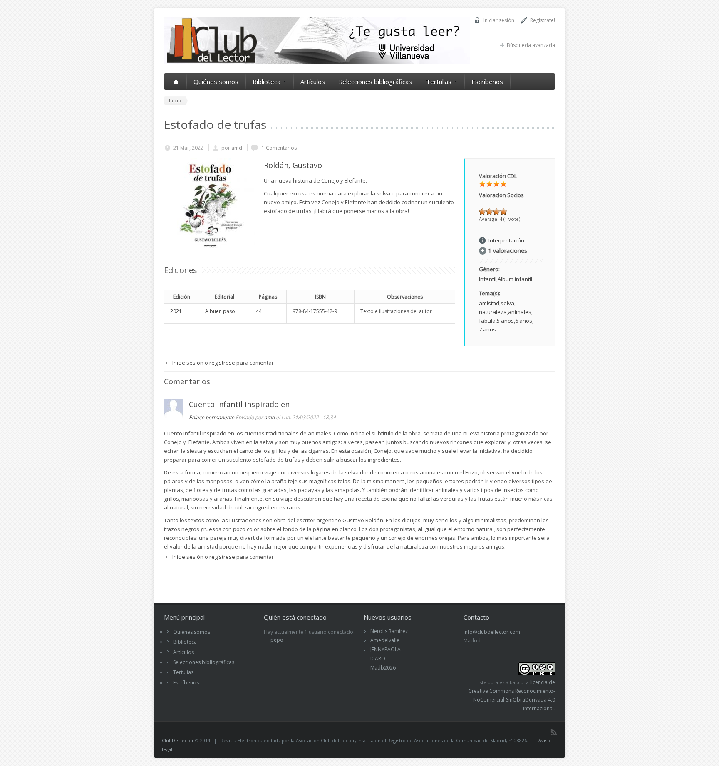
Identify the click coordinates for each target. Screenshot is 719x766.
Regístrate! (542, 20)
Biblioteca (266, 81)
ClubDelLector (178, 740)
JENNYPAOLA (385, 649)
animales (519, 312)
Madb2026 (383, 667)
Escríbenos (487, 81)
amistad (489, 303)
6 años (523, 320)
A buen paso (220, 311)
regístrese (222, 362)
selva (507, 303)
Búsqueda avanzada (531, 45)
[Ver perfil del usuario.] (173, 415)
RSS (553, 732)
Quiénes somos (215, 81)
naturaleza (493, 312)
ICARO (377, 658)
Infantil (487, 279)
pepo (276, 639)
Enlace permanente (211, 417)
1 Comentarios (278, 147)
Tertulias (438, 81)
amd (236, 147)
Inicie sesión (187, 362)
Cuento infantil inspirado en (239, 404)
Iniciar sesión (498, 20)
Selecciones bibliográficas (375, 81)
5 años (505, 320)
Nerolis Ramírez (389, 631)
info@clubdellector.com (492, 631)
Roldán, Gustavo (293, 165)
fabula (487, 320)
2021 (176, 311)
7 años (487, 329)
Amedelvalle (384, 640)
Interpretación (506, 240)
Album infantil (515, 279)
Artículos (312, 81)
